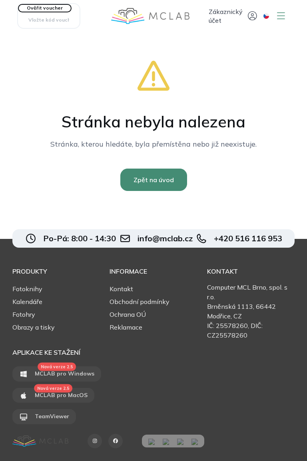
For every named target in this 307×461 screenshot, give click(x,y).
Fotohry (23, 314)
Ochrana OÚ (128, 314)
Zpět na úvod (154, 180)
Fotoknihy (27, 289)
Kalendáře (27, 302)
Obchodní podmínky (139, 302)
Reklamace (126, 327)
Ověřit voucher (45, 8)
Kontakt (121, 289)
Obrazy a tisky (33, 327)
